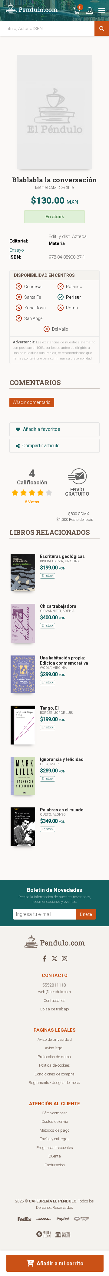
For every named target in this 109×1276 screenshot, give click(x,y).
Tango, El (49, 708)
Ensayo (16, 250)
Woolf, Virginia (53, 668)
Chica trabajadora (58, 606)
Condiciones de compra (54, 1074)
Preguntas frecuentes (54, 1147)
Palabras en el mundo (62, 809)
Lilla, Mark (50, 764)
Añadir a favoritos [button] (41, 429)
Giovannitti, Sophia (57, 611)
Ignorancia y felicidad (62, 759)
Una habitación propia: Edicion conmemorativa (64, 660)
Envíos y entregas (55, 1139)
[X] (54, 958)
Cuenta (54, 1156)
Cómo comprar (54, 1113)
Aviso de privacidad (55, 1039)
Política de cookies (54, 1065)
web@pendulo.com (54, 991)
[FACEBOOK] (44, 958)
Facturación (55, 1165)
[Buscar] (101, 28)
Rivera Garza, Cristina (60, 561)
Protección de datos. (55, 1056)
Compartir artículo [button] (40, 446)
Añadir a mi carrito (59, 1263)
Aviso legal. (54, 1048)
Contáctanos (54, 1000)
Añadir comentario (32, 402)
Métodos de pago (54, 1130)
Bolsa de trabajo (54, 1009)
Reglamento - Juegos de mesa (54, 1082)
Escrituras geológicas (62, 556)
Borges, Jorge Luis (56, 713)
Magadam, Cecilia (54, 188)
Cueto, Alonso (53, 815)
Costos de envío (54, 1121)
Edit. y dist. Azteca (68, 236)
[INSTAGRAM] (64, 958)
